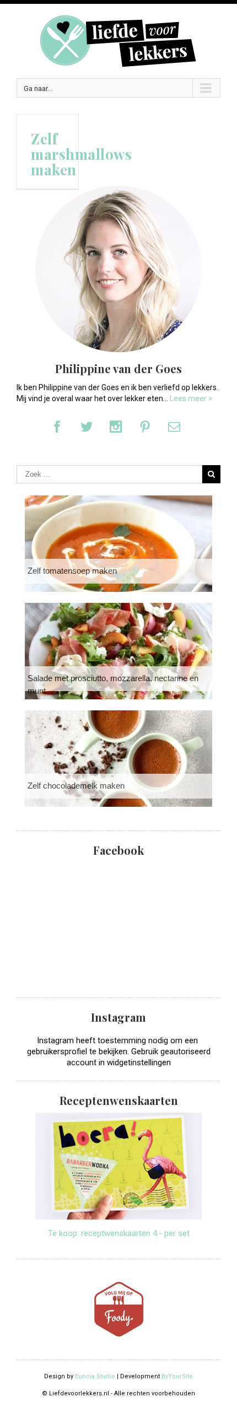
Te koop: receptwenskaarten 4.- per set (119, 1233)
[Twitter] (86, 426)
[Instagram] (115, 426)
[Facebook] (57, 426)
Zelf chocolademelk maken (76, 785)
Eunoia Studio (95, 1376)
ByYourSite (177, 1376)
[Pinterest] (144, 426)
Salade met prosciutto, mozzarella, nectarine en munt (113, 684)
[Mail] (174, 426)
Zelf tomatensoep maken (72, 570)
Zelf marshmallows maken (81, 154)
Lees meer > (191, 398)
